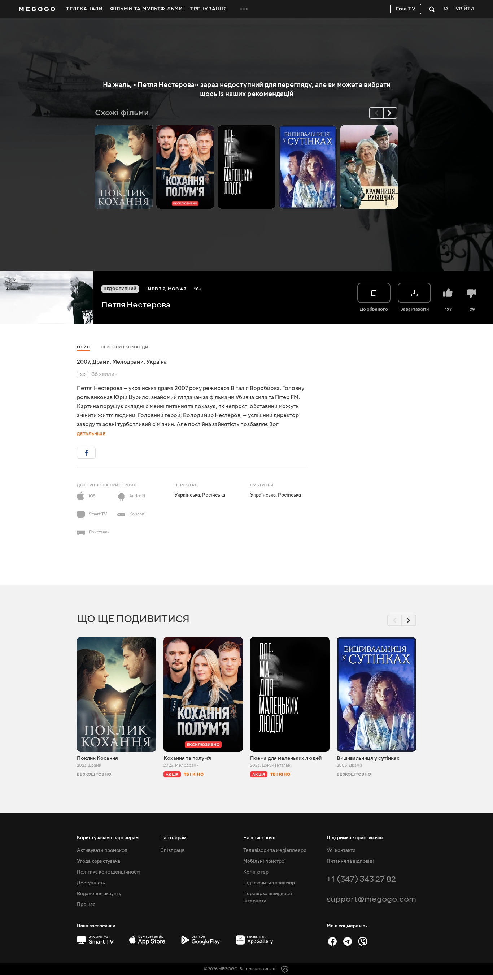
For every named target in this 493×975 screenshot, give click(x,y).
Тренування (208, 9)
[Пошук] (432, 9)
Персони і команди (125, 347)
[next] (390, 113)
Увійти (464, 9)
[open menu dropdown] (244, 9)
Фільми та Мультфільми (146, 9)
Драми (101, 361)
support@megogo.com (371, 899)
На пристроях (259, 838)
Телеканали (84, 9)
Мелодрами (128, 361)
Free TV (406, 9)
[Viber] (362, 941)
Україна (156, 361)
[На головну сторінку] (37, 9)
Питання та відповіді (350, 861)
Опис (83, 347)
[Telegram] (347, 941)
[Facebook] (332, 941)
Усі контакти (341, 850)
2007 (83, 361)
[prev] (376, 113)
